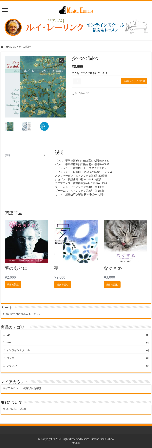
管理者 (76, 442)
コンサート (13, 357)
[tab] (26, 155)
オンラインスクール (18, 350)
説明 (7, 155)
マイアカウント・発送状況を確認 (22, 388)
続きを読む (13, 284)
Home (7, 46)
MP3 (9, 342)
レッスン (12, 365)
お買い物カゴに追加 (134, 81)
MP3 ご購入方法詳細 (14, 408)
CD (14, 46)
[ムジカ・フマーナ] (76, 9)
